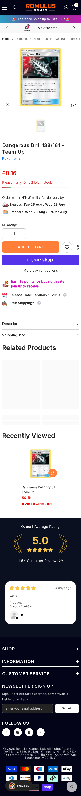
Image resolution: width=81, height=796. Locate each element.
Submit (67, 708)
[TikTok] (29, 732)
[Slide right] (73, 28)
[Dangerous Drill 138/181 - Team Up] (40, 463)
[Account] (66, 7)
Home (6, 38)
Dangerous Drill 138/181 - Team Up (39, 489)
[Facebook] (6, 732)
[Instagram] (18, 732)
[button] (17, 618)
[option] (40, 19)
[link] (67, 247)
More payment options (40, 270)
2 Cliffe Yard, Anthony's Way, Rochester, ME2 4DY (51, 756)
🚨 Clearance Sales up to (40, 19)
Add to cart (31, 247)
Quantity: (9, 225)
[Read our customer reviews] (40, 543)
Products (21, 38)
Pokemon (10, 158)
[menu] (4, 7)
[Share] (75, 247)
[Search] (15, 7)
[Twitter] (41, 732)
